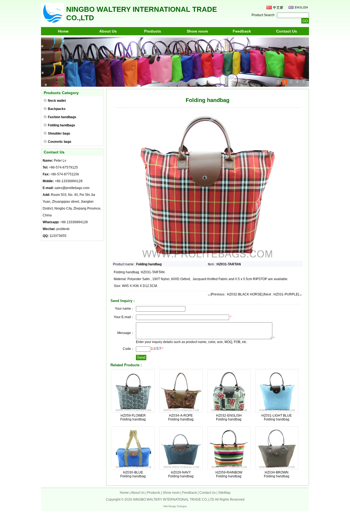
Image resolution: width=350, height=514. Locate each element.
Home (63, 31)
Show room (197, 31)
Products (152, 31)
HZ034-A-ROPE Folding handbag (181, 417)
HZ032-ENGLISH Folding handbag (229, 417)
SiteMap (224, 493)
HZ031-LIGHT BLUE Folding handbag (276, 417)
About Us (108, 31)
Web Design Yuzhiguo (175, 506)
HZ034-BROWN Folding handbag (276, 474)
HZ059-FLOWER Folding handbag (133, 417)
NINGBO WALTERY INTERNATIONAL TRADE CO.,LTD (173, 499)
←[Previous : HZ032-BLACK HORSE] (234, 294)
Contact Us (286, 31)
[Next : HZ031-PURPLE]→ (282, 294)
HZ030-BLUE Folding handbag (133, 474)
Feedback (242, 31)
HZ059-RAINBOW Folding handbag (228, 474)
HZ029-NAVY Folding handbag (181, 474)
